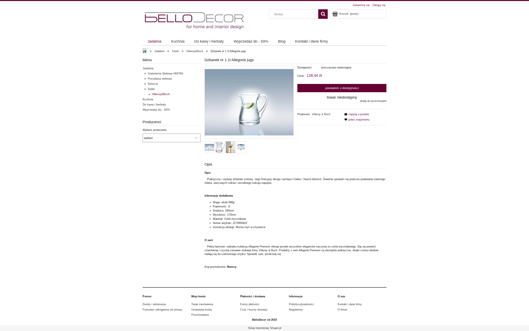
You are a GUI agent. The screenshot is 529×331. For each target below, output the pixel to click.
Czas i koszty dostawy (253, 309)
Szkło (151, 89)
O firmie (342, 309)
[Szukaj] (323, 14)
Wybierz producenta (154, 130)
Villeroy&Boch (161, 94)
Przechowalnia (200, 314)
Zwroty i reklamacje (154, 304)
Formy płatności (249, 304)
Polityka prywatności (301, 304)
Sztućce (153, 83)
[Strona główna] (195, 21)
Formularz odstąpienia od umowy (162, 309)
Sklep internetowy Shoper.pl (264, 328)
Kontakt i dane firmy (350, 304)
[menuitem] (154, 41)
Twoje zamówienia (202, 304)
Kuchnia (148, 99)
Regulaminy (296, 309)
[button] (356, 114)
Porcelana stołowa (160, 78)
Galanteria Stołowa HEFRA (165, 73)
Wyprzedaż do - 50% (156, 109)
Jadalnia (148, 68)
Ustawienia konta (201, 309)
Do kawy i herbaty (154, 104)
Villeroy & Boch (321, 114)
